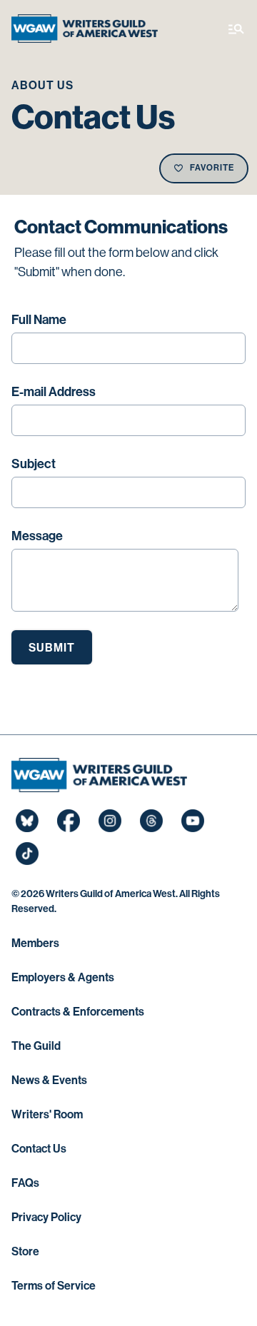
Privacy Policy (46, 1217)
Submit (52, 647)
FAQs (25, 1183)
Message (37, 536)
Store (25, 1251)
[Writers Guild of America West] (84, 28)
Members (35, 943)
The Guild (36, 1046)
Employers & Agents (62, 977)
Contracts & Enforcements (77, 1011)
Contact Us (38, 1148)
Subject (33, 464)
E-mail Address (53, 392)
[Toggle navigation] (236, 28)
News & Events (49, 1080)
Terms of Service (53, 1285)
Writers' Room (47, 1114)
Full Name (38, 320)
